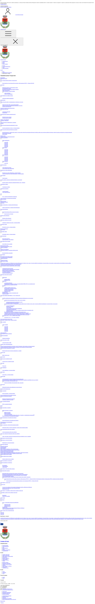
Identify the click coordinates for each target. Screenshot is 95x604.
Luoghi (3, 577)
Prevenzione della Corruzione (5, 470)
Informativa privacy (5, 596)
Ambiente (3, 565)
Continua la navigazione (4, 6)
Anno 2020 (6, 142)
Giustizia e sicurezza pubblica (7, 564)
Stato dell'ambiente (3, 447)
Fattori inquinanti (3, 448)
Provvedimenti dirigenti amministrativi (6, 257)
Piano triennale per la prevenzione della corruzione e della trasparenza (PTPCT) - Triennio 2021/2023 (18, 83)
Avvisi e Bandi (8, 307)
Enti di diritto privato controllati (5, 241)
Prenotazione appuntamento (6, 592)
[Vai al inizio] (0, 522)
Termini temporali (5, 466)
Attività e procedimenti (4, 247)
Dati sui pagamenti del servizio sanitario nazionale (8, 395)
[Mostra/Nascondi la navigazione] (8, 34)
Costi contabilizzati (3, 367)
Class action (2, 363)
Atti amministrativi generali (6, 88)
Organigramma (4, 112)
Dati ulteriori (2, 499)
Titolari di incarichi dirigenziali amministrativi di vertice (9, 125)
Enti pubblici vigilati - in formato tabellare (8, 234)
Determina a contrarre (9, 306)
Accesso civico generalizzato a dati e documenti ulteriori (11, 488)
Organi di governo (5, 545)
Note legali (4, 597)
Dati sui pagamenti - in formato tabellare (8, 393)
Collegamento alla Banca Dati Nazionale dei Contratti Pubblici (10, 264)
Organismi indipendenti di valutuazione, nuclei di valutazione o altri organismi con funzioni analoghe (16, 347)
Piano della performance (4, 209)
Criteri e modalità (5, 324)
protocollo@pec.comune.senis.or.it (7, 589)
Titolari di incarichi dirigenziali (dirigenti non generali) (8, 129)
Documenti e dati (5, 550)
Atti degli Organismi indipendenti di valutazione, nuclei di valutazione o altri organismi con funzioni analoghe (17, 346)
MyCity (2, 602)
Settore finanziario (5, 154)
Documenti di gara (7, 280)
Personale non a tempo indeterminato (6, 170)
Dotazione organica (3, 164)
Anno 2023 (6, 153)
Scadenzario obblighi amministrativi (8, 98)
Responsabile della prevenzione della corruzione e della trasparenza (12, 473)
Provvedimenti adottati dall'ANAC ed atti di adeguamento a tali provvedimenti (14, 475)
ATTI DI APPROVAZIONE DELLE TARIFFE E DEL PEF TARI (11, 453)
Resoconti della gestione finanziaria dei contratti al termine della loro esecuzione (16, 314)
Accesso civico (2, 484)
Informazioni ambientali (4, 444)
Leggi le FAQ (4, 591)
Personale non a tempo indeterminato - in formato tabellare (11, 172)
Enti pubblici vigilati (3, 231)
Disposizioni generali (3, 78)
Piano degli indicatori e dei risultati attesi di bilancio (8, 417)
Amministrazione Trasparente (7, 72)
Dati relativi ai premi (3, 224)
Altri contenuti (2, 497)
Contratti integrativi (5, 191)
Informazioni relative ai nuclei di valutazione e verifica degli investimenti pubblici (15, 427)
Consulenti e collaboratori (4, 120)
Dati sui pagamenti (3, 390)
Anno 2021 (6, 143)
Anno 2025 (6, 146)
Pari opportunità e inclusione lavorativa (10, 288)
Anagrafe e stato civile (5, 554)
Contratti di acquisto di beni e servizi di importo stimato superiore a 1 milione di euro (17, 313)
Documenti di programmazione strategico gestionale (10, 89)
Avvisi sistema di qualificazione (11, 309)
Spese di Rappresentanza (8, 414)
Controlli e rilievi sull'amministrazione (6, 344)
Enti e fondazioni (5, 548)
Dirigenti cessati (2, 135)
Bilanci (1, 405)
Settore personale (5, 161)
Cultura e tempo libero (5, 555)
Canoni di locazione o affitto (6, 342)
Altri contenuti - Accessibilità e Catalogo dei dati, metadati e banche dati (11, 490)
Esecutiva (3, 285)
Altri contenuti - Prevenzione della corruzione (7, 468)
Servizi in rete (2, 384)
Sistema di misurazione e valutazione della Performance (9, 204)
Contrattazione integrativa (4, 188)
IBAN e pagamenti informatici (5, 401)
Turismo (3, 560)
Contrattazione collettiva (4, 184)
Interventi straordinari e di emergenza (6, 460)
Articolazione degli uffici (4, 109)
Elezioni (3, 65)
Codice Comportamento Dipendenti (8, 508)
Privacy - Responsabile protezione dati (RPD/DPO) (10, 502)
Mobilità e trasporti (5, 562)
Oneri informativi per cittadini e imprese (6, 95)
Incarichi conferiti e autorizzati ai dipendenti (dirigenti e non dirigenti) (11, 179)
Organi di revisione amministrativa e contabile (7, 348)
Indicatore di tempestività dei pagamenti (8, 398)
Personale (1, 123)
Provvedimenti (2, 254)
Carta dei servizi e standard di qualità (6, 358)
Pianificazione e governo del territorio (6, 438)
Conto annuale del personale (6, 167)
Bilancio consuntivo (7, 413)
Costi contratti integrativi (6, 192)
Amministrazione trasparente (6, 595)
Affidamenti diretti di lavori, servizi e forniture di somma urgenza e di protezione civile (19, 310)
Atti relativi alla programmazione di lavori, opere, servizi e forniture (14, 300)
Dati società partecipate (6, 238)
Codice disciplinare (7, 93)
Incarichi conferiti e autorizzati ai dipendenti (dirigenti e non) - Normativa (13, 182)
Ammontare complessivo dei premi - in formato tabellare (11, 222)
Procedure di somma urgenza (8, 290)
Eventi (3, 578)
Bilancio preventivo (7, 412)
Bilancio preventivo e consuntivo (5, 407)
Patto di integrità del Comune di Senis (6, 319)
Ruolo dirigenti (4, 134)
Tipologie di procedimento (4, 249)
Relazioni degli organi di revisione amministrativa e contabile (11, 350)
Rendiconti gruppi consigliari (6, 117)
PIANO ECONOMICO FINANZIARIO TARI (9, 380)
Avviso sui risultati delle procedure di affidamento (14, 308)
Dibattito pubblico (7, 279)
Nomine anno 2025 (7, 505)
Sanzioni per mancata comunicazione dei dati (7, 108)
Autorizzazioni (4, 566)
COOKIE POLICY (3, 4)
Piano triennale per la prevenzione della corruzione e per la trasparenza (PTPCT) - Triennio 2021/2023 (22, 480)
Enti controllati (2, 229)
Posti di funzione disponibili (6, 133)
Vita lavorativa (4, 557)
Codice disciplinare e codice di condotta (8, 91)
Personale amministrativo (6, 549)
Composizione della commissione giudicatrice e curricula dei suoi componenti (16, 312)
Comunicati (4, 572)
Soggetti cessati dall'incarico (6, 106)
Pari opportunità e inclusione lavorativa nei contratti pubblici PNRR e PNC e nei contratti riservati (19, 283)
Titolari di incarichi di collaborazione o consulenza (8, 122)
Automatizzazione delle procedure (7, 268)
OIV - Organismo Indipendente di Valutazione (9, 196)
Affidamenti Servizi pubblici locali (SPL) (10, 284)
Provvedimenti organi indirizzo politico (6, 256)
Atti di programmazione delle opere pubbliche (7, 429)
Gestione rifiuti (2, 376)
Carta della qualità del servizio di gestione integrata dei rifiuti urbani (12, 379)
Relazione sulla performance (4, 215)
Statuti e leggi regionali (6, 90)
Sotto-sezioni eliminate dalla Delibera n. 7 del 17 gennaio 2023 (10, 295)
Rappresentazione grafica (4, 245)
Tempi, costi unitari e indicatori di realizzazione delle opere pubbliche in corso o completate (16, 436)
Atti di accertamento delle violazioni (8, 476)
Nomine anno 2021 (7, 504)
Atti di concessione (3, 332)
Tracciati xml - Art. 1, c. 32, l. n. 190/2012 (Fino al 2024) (11, 315)
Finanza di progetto (7, 291)
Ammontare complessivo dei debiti (7, 399)
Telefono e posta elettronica (4, 119)
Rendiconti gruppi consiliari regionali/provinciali (7, 114)
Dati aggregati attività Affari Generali (6, 246)
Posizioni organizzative (4, 137)
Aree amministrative (5, 546)
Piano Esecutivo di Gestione (8, 213)
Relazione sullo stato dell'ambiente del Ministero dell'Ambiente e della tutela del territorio (14, 452)
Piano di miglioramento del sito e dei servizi (9, 599)
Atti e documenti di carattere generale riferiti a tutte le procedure (10, 265)
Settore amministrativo (5, 140)
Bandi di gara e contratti (4, 261)
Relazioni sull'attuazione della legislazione (7, 450)
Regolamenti (4, 495)
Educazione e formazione (6, 563)
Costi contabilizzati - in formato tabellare (8, 370)
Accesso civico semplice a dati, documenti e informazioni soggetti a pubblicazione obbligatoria (17, 487)
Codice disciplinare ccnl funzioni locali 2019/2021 (8, 198)
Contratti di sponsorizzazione (8, 289)
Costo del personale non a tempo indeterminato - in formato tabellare (13, 173)
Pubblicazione (4, 277)
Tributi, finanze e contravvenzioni (7, 556)
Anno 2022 (6, 144)
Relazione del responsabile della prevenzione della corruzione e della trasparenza (15, 474)
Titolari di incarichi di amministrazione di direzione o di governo (12, 105)
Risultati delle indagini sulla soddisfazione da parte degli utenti (12, 387)
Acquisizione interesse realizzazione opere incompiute (10, 269)
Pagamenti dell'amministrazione (5, 388)
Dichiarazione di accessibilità (6, 598)
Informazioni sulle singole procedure (6, 274)
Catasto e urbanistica (5, 559)
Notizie (3, 571)
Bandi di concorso (3, 199)
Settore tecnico (4, 147)
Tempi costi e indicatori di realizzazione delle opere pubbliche (10, 433)
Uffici (3, 547)
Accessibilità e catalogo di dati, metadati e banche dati (8, 492)
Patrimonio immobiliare (4, 335)
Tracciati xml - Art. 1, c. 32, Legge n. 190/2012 (11, 317)
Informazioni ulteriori (9, 311)
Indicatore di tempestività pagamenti (6, 396)
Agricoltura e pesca (5, 567)
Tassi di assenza (2, 175)
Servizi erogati (2, 356)
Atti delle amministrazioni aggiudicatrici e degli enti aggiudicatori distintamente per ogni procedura (17, 298)
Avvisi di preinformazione (10, 305)
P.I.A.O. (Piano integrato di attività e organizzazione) (8, 80)
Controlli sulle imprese (3, 258)
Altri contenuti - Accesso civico (5, 482)
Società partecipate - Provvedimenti (7, 239)
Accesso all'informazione (6, 66)
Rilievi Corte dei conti (5, 355)
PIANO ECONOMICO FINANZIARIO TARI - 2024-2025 (13, 382)
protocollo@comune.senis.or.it (7, 588)
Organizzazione (2, 100)
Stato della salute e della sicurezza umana (6, 451)
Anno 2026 (6, 326)
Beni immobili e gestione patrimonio (6, 333)
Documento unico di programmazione (6, 422)
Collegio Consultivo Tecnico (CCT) (10, 287)
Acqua (3, 67)
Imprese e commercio (5, 558)
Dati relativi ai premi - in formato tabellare (8, 227)
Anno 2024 (6, 145)
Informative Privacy (7, 506)
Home (3, 71)
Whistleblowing (4, 507)
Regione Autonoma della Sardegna (5, 7)
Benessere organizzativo (4, 228)
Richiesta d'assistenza (5, 594)
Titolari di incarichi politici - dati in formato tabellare (10, 104)
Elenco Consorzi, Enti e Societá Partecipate (7, 510)
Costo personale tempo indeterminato (8, 168)
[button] (5, 61)
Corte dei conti (2, 352)
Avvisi (3, 573)
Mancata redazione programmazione (8, 270)
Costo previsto (4, 467)
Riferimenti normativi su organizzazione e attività (10, 87)
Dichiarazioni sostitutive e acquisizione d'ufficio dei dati (9, 250)
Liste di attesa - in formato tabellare (7, 374)
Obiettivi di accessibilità (6, 496)
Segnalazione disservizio (6, 593)
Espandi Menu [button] (2, 77)
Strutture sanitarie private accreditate (6, 454)
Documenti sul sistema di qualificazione (8, 271)
